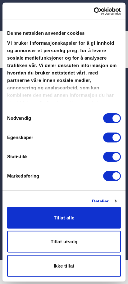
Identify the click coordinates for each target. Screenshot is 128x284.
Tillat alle (64, 217)
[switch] (112, 137)
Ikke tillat (64, 265)
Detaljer (100, 201)
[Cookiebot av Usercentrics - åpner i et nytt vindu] (93, 11)
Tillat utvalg (64, 241)
